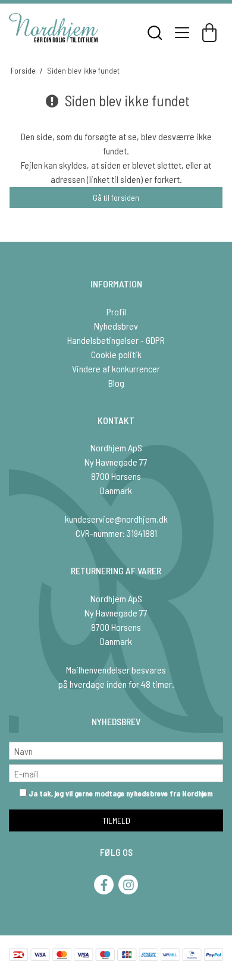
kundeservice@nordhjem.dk (116, 518)
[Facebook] (104, 884)
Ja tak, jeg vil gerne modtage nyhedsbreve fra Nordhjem (120, 793)
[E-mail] (116, 771)
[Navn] (116, 749)
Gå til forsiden (116, 197)
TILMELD (116, 820)
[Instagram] (128, 884)
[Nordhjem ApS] (53, 28)
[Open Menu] (182, 32)
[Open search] (154, 32)
